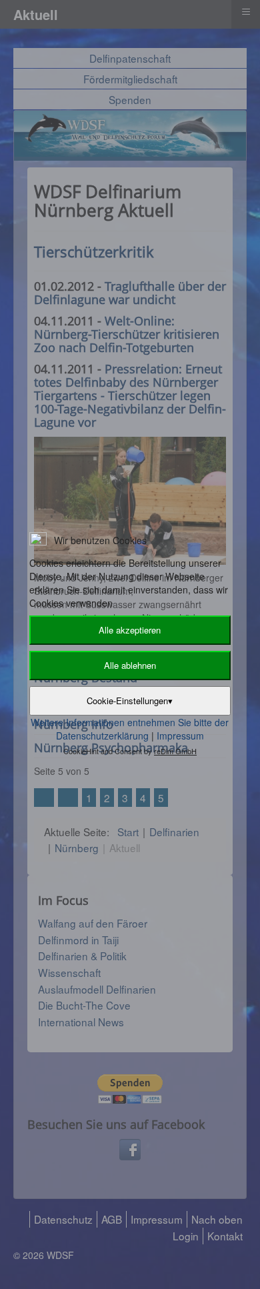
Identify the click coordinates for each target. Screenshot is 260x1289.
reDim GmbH (175, 751)
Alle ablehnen (130, 665)
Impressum (180, 735)
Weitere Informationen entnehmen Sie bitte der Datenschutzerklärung (130, 729)
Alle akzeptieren (130, 629)
